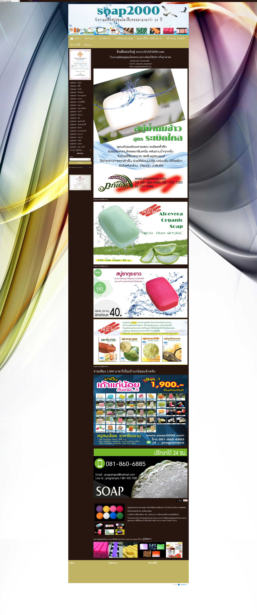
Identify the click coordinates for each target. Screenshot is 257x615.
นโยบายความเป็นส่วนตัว (85, 167)
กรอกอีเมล (71, 157)
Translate (36, 1)
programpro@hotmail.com (143, 66)
